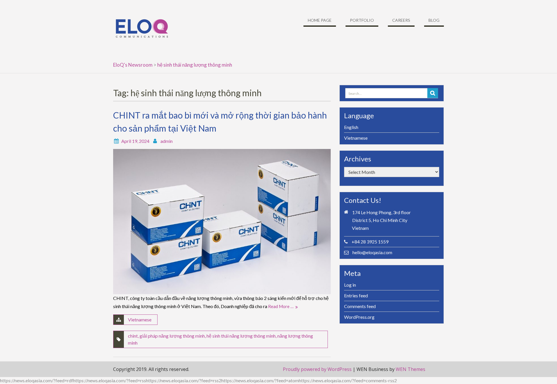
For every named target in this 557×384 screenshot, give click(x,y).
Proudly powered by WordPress (317, 369)
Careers (401, 20)
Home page (320, 20)
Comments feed (360, 306)
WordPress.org (359, 317)
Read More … (281, 306)
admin (166, 141)
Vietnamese (139, 319)
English (351, 127)
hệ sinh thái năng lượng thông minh (241, 335)
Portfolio (362, 20)
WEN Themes (410, 369)
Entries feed (356, 295)
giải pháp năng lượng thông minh (172, 335)
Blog (434, 20)
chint (133, 335)
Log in (350, 284)
